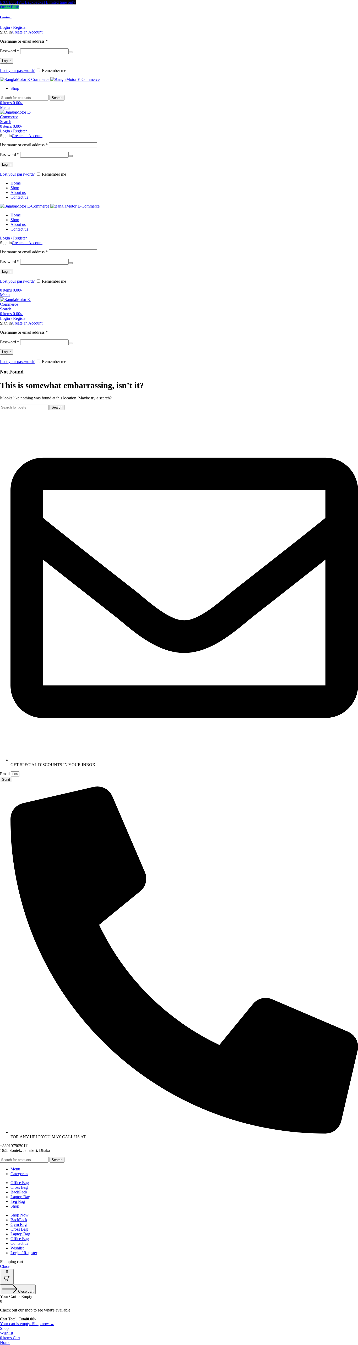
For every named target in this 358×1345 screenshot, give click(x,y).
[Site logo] (25, 79)
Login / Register (23, 1253)
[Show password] (71, 52)
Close (4, 1266)
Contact (6, 17)
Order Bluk (9, 7)
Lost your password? (17, 70)
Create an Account (27, 32)
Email (5, 774)
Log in (6, 61)
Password (9, 51)
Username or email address (24, 41)
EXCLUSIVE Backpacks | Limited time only (38, 2)
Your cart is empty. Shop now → (27, 1323)
